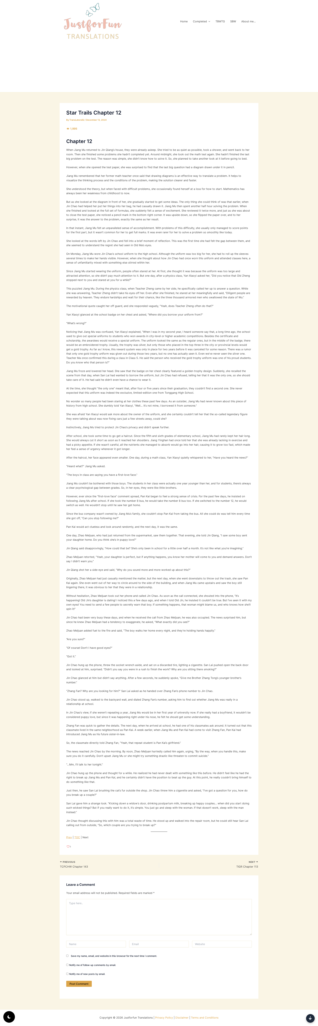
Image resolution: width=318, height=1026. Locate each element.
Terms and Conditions (204, 1017)
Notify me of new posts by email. (87, 974)
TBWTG (220, 21)
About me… (248, 21)
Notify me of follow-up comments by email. (92, 965)
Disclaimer (181, 1017)
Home (184, 21)
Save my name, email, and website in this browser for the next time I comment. (114, 955)
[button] (208, 21)
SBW (233, 21)
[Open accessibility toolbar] (310, 1018)
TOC (77, 837)
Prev (69, 837)
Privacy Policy (164, 1017)
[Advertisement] (159, 67)
